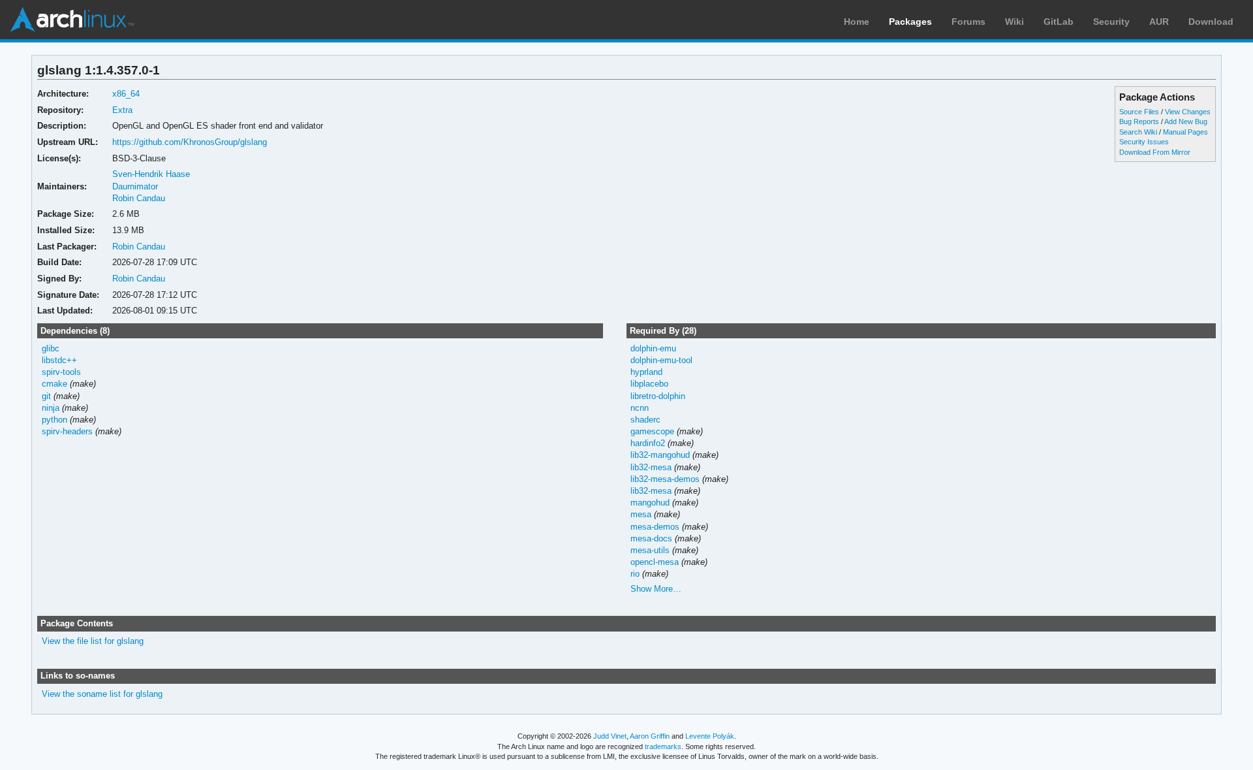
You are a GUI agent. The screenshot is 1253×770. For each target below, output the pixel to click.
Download (1210, 21)
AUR (1159, 21)
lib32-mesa (651, 467)
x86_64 (126, 94)
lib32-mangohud (660, 455)
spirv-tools (61, 372)
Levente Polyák (709, 736)
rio (635, 574)
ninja (50, 408)
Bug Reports (1139, 121)
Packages (910, 21)
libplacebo (649, 384)
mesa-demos (654, 527)
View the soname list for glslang (102, 694)
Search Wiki (1138, 132)
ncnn (639, 408)
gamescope (652, 431)
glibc (50, 348)
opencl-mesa (654, 562)
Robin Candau (138, 198)
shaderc (645, 420)
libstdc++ (59, 360)
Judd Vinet (609, 736)
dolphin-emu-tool (661, 360)
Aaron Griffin (650, 736)
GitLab (1059, 21)
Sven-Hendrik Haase (151, 174)
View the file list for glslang (93, 641)
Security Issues (1144, 142)
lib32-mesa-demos (665, 479)
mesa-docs (651, 538)
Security (1111, 21)
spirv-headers (67, 431)
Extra (122, 110)
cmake (54, 384)
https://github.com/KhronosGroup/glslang (189, 142)
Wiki (1014, 21)
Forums (968, 21)
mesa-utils (650, 550)
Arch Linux (72, 20)
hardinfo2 (647, 443)
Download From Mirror (1154, 152)
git (46, 396)
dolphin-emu (653, 348)
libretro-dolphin (657, 396)
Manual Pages (1185, 132)
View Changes (1188, 112)
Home (856, 21)
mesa (640, 514)
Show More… (655, 589)
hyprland (646, 372)
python (54, 420)
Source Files (1139, 112)
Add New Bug (1185, 121)
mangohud (650, 502)
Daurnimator (135, 186)
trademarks (663, 746)
